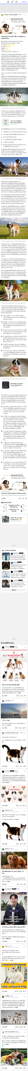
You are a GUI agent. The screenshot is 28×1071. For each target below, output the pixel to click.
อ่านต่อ (19, 693)
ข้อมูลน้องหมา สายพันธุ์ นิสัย (14, 510)
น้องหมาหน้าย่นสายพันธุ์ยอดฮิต (11, 685)
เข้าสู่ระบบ (24, 2)
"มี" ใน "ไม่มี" (6, 720)
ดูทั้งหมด (14, 590)
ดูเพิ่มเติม (8, 938)
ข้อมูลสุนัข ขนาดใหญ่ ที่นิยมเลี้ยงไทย (14, 506)
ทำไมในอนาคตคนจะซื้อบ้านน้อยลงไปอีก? (13, 927)
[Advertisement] (14, 8)
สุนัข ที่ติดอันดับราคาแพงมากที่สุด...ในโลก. (13, 872)
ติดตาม (20, 14)
